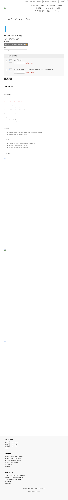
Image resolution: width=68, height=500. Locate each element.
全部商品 (9, 19)
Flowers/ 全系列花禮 (47, 5)
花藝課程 (59, 8)
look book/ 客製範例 (38, 11)
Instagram (58, 11)
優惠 (9, 466)
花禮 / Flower (18, 19)
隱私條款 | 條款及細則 (28, 488)
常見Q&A (49, 11)
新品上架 (27, 19)
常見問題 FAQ (9, 464)
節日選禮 (39, 8)
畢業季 (60, 5)
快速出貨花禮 (49, 8)
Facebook (8, 483)
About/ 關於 (35, 5)
